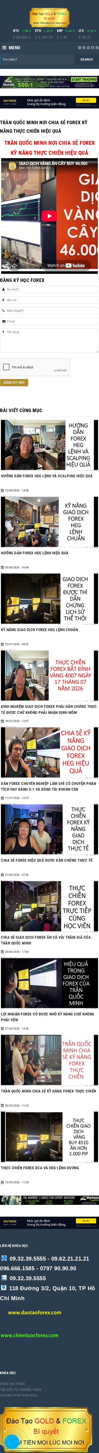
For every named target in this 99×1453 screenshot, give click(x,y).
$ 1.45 (62, 37)
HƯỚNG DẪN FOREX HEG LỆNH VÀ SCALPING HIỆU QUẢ (47, 476)
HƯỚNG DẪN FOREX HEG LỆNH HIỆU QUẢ (35, 553)
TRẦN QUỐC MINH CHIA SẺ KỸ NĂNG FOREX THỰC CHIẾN (48, 1091)
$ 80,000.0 (22, 37)
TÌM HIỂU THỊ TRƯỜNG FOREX (20, 1389)
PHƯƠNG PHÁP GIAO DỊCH (18, 1395)
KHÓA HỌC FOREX (12, 1384)
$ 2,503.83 (44, 37)
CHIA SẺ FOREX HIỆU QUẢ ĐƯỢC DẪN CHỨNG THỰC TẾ (47, 860)
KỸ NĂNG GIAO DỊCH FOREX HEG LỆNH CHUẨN (39, 629)
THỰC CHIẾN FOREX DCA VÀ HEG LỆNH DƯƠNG (40, 1168)
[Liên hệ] (11, 1445)
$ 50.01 (85, 37)
